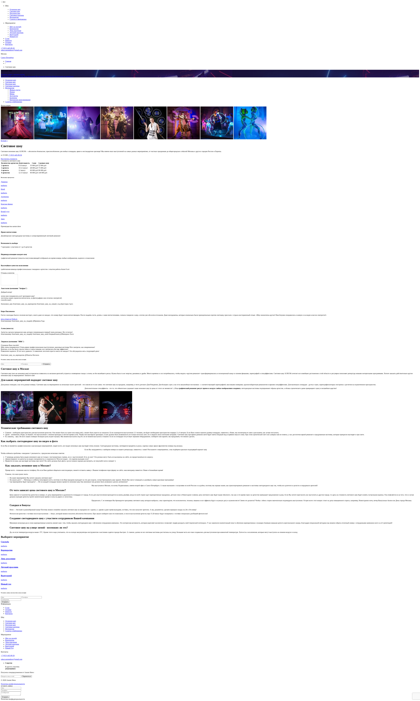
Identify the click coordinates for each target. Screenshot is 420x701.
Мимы (12, 94)
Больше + (4, 141)
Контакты (9, 44)
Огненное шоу (15, 9)
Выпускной (14, 35)
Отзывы (8, 42)
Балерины (13, 98)
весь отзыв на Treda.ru (9, 319)
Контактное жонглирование (20, 100)
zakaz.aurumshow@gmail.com (11, 50)
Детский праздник (16, 33)
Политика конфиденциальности (13, 684)
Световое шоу (15, 11)
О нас (7, 38)
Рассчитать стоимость (9, 159)
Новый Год (14, 37)
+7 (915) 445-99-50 (8, 48)
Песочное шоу (15, 13)
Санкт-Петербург (7, 57)
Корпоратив (14, 29)
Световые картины (17, 15)
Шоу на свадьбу (15, 27)
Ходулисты (14, 96)
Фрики (12, 92)
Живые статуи (15, 90)
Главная (8, 61)
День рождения (15, 31)
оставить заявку (7, 74)
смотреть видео (19, 74)
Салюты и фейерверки (18, 19)
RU (4, 2)
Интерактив (14, 17)
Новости (8, 40)
